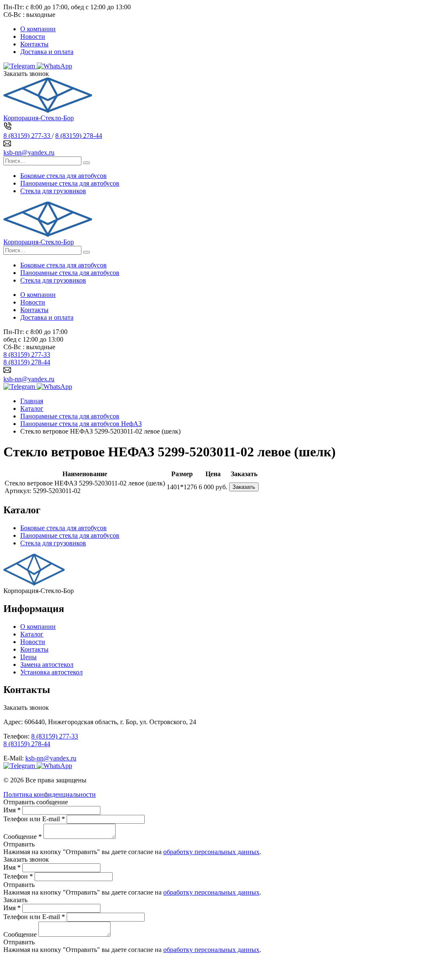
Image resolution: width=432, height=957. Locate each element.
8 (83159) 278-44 (78, 135)
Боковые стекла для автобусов (63, 175)
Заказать (243, 487)
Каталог (31, 634)
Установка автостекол (51, 672)
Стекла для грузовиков (53, 190)
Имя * (12, 810)
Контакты (34, 44)
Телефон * (18, 876)
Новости (32, 36)
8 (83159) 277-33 (27, 135)
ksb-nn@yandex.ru (28, 152)
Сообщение (20, 934)
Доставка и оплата (46, 51)
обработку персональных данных (211, 851)
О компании (38, 28)
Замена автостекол (46, 664)
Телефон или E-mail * (34, 818)
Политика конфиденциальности (49, 794)
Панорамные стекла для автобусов (69, 183)
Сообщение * (22, 836)
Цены (28, 656)
